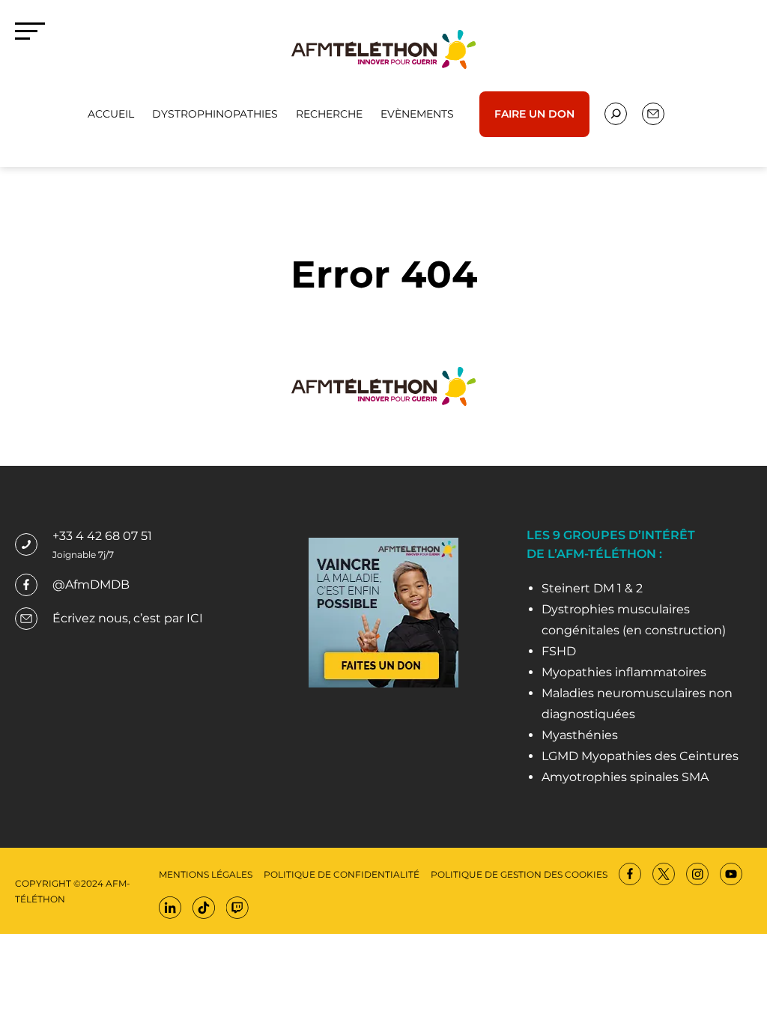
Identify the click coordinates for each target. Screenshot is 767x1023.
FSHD (559, 651)
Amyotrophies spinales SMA (625, 777)
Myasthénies (580, 735)
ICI (195, 618)
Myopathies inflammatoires (624, 672)
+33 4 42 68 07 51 (102, 536)
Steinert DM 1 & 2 (592, 588)
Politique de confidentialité (341, 874)
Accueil (111, 114)
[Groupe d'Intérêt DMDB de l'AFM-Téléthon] (383, 48)
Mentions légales (205, 874)
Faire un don (534, 114)
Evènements (417, 114)
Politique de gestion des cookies (519, 874)
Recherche (329, 114)
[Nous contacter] (615, 114)
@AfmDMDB (91, 584)
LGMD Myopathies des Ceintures (640, 756)
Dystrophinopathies (215, 114)
